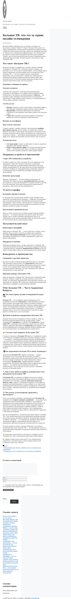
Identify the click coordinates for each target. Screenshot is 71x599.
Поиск (5, 498)
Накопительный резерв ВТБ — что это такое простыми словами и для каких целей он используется (10, 569)
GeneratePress (35, 598)
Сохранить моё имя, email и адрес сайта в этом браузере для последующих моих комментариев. (23, 485)
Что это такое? (7, 21)
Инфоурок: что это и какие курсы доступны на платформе (22, 451)
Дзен (5, 446)
